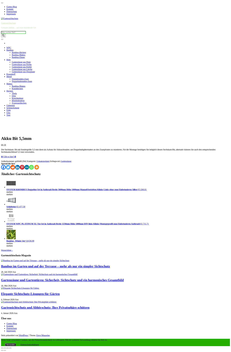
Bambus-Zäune (18, 57)
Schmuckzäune (12, 108)
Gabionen (10, 105)
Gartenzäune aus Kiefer (22, 67)
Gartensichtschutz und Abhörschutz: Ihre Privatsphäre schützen (45, 307)
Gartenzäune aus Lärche (22, 69)
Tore (8, 115)
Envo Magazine (43, 335)
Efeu (14, 96)
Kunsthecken (17, 88)
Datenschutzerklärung (29, 344)
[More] (37, 167)
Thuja (14, 93)
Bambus (9, 50)
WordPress (23, 335)
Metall (9, 76)
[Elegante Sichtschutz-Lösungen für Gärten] (20, 288)
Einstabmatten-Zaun (20, 79)
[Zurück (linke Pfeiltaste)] (2, 350)
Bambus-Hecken (19, 52)
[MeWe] (26, 167)
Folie (8, 110)
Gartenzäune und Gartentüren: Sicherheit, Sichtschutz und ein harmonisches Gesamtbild (62, 280)
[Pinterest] (22, 167)
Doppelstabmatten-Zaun (22, 81)
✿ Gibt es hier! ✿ (8, 157)
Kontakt (9, 9)
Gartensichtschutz (8, 23)
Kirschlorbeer (17, 98)
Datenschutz (11, 11)
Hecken (9, 91)
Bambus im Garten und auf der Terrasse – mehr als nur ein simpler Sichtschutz (55, 266)
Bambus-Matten (18, 55)
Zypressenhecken (19, 103)
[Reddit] (12, 167)
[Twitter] (8, 167)
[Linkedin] (17, 167)
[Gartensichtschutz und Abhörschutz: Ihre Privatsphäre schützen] (28, 302)
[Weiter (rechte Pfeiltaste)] (5, 350)
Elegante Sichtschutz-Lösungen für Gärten (30, 294)
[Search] (3, 35)
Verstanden (10, 345)
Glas (8, 113)
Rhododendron (18, 101)
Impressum (11, 14)
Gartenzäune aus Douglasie (23, 72)
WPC (8, 48)
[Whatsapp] (31, 167)
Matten (9, 84)
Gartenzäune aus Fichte (22, 64)
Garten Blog (11, 7)
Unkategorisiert (42, 161)
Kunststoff (10, 74)
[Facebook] (3, 167)
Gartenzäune (66, 161)
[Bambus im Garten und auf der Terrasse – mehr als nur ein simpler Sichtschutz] (35, 260)
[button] (4, 129)
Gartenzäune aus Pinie (21, 62)
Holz (8, 60)
